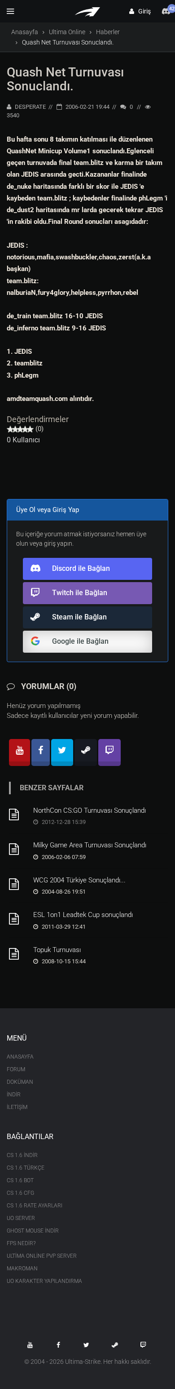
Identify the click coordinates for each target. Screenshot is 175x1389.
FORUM (16, 1069)
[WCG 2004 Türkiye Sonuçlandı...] (18, 884)
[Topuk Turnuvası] (18, 954)
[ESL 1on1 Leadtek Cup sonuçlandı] (18, 919)
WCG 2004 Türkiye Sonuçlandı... (79, 880)
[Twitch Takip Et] (143, 1345)
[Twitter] (62, 752)
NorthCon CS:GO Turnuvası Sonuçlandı (89, 810)
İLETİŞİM (17, 1107)
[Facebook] (40, 752)
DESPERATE (29, 106)
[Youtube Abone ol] (30, 1345)
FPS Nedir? (21, 1243)
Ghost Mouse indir (33, 1231)
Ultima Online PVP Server (42, 1256)
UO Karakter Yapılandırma (44, 1281)
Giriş (142, 11)
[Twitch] (109, 752)
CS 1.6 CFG (20, 1193)
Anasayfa (24, 32)
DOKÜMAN (20, 1082)
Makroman (22, 1268)
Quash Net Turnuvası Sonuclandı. (65, 79)
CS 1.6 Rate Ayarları (34, 1205)
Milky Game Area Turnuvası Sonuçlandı (89, 845)
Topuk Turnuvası (57, 950)
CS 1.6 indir (22, 1155)
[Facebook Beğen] (58, 1345)
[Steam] (85, 752)
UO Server (21, 1218)
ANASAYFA (20, 1057)
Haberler (108, 32)
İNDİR (14, 1094)
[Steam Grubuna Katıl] (115, 1345)
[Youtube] (19, 752)
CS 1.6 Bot (20, 1180)
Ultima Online (67, 32)
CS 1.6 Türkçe (25, 1168)
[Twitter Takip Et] (86, 1345)
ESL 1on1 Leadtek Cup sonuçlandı (83, 915)
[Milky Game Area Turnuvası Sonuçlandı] (18, 849)
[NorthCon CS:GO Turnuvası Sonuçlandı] (18, 815)
